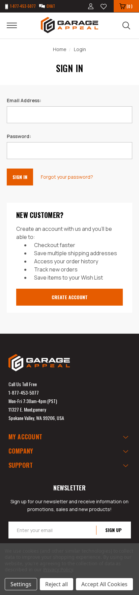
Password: (19, 136)
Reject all (56, 584)
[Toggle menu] (16, 25)
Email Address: (24, 100)
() (129, 6)
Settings (20, 584)
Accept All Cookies (104, 584)
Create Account (70, 297)
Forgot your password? (67, 177)
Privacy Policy (58, 569)
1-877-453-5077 (23, 392)
